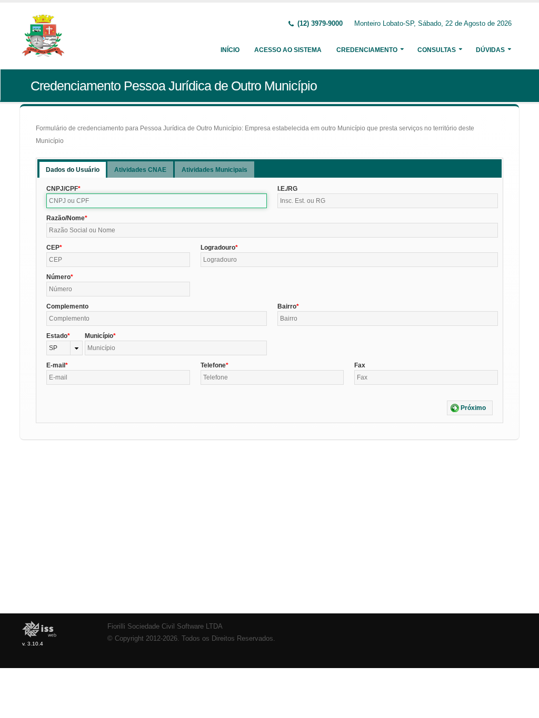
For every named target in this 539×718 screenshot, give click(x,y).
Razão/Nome (65, 218)
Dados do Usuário (72, 169)
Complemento (67, 306)
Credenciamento (366, 50)
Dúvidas (490, 50)
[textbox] (156, 200)
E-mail (55, 365)
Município (99, 336)
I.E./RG (287, 188)
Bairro (286, 306)
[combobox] (64, 348)
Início (230, 50)
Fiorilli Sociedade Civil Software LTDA (165, 626)
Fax (359, 365)
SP (53, 348)
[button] (470, 408)
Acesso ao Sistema (288, 50)
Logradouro (218, 247)
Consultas (436, 50)
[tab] (72, 169)
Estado (56, 336)
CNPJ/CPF (62, 188)
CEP (52, 247)
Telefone (213, 365)
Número (58, 277)
